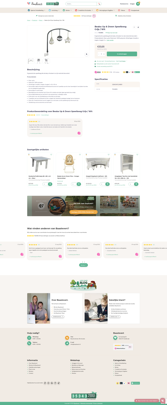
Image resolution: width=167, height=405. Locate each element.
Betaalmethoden (76, 367)
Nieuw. (41, 20)
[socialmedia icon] (45, 383)
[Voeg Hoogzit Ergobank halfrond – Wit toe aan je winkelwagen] (107, 184)
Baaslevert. (77, 403)
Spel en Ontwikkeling (37, 10)
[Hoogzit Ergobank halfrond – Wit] (98, 164)
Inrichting (54, 10)
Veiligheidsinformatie (78, 371)
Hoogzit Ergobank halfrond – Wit (96, 176)
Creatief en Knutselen (84, 10)
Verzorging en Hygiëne (106, 10)
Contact (31, 373)
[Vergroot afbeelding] (86, 54)
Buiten (68, 10)
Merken (74, 373)
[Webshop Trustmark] (79, 133)
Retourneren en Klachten (78, 369)
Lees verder (110, 40)
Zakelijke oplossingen (34, 367)
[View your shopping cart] (138, 4)
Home (28, 20)
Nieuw (123, 10)
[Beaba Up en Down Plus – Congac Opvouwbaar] (69, 164)
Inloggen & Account (77, 363)
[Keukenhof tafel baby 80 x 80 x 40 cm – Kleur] (40, 164)
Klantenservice (124, 4)
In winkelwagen (122, 54)
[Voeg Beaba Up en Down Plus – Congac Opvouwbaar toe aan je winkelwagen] (79, 184)
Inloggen (132, 4)
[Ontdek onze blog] (83, 285)
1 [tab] (82, 262)
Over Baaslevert (33, 363)
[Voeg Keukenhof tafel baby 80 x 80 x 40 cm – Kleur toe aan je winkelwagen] (50, 184)
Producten (34, 20)
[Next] (142, 251)
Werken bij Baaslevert (35, 365)
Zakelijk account (114, 316)
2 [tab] (84, 262)
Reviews (83, 265)
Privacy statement (97, 403)
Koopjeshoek (135, 10)
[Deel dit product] (138, 27)
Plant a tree (32, 369)
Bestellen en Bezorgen (78, 365)
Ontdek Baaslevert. (57, 316)
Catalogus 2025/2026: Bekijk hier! (83, 212)
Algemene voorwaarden (86, 403)
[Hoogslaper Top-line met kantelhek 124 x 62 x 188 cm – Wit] (126, 164)
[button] (85, 15)
